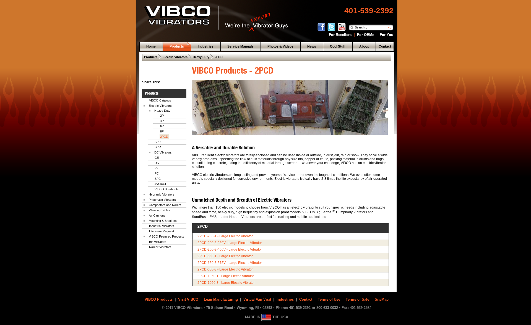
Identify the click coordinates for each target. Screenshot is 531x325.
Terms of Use (329, 299)
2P (162, 115)
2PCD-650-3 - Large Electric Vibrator (225, 269)
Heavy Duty (201, 57)
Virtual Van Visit (257, 299)
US (157, 163)
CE (157, 157)
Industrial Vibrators (161, 226)
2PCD (219, 57)
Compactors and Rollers (165, 205)
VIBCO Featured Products (166, 236)
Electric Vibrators (175, 57)
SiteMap (382, 299)
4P (162, 121)
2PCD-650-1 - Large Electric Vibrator (225, 256)
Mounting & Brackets (163, 220)
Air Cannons (157, 215)
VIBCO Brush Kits (167, 189)
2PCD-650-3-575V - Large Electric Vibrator (229, 263)
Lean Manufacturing (221, 299)
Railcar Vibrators (160, 247)
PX (156, 168)
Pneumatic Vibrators (162, 199)
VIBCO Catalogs (160, 100)
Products (150, 57)
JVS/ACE (161, 184)
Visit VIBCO (188, 299)
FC (157, 173)
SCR (158, 147)
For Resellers (340, 35)
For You (386, 35)
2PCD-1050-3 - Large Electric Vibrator (226, 283)
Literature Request (161, 231)
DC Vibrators (163, 152)
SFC (158, 178)
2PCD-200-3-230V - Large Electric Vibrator (229, 243)
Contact (305, 299)
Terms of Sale (357, 299)
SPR (158, 142)
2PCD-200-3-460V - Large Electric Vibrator (229, 249)
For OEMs (365, 35)
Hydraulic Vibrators (162, 194)
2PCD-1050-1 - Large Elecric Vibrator (225, 276)
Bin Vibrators (157, 241)
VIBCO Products (159, 299)
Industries (285, 299)
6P (162, 126)
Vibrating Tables (159, 210)
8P (162, 131)
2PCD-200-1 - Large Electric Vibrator (225, 236)
